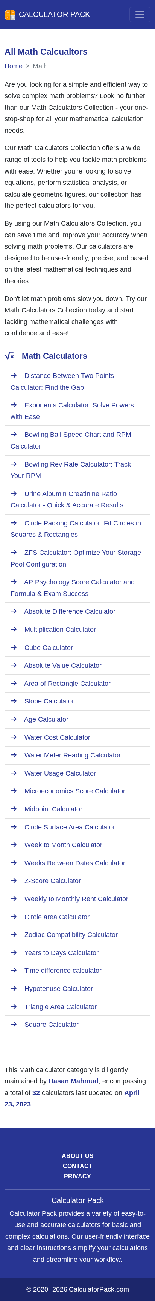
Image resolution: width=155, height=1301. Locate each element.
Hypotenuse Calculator (58, 988)
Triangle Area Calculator (60, 1007)
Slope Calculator (48, 701)
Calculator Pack (54, 14)
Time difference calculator (62, 970)
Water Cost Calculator (56, 737)
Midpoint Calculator (52, 809)
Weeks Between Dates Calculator (74, 863)
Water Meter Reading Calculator (72, 755)
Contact (78, 1166)
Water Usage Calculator (59, 773)
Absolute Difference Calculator (69, 611)
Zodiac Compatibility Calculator (70, 935)
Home (14, 66)
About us (78, 1156)
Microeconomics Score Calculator (74, 791)
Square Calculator (51, 1024)
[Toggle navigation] (139, 14)
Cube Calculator (48, 647)
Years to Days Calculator (61, 953)
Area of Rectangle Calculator (67, 683)
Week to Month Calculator (62, 845)
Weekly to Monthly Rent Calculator (75, 899)
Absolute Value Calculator (62, 665)
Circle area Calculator (56, 917)
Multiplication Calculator (59, 629)
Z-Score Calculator (52, 881)
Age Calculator (45, 719)
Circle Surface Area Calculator (69, 827)
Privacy (77, 1176)
